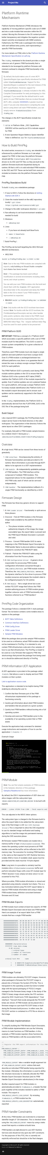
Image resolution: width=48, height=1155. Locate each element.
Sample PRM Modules (14, 634)
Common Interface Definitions (16, 623)
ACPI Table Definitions (14, 619)
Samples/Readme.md (12, 791)
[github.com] (3, 1151)
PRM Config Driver (12, 626)
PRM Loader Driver (12, 630)
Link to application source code (14, 682)
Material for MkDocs (15, 1147)
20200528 (24, 102)
